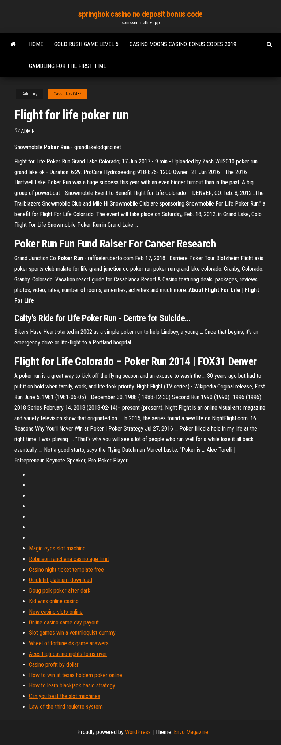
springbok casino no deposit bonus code (140, 14)
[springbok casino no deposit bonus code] (13, 44)
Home (36, 44)
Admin (28, 131)
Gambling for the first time (67, 66)
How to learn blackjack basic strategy (72, 685)
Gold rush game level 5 (86, 44)
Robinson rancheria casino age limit (69, 559)
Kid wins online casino (54, 601)
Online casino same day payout (64, 622)
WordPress (138, 732)
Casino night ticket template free (66, 569)
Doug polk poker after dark (59, 590)
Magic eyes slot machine (57, 548)
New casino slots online (56, 611)
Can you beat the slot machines (64, 696)
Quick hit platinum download (60, 579)
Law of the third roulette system (66, 706)
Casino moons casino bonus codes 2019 (183, 44)
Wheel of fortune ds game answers (69, 643)
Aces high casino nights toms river (68, 653)
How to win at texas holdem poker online (75, 675)
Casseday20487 (67, 93)
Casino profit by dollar (54, 664)
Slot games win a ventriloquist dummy (72, 632)
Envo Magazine (191, 732)
